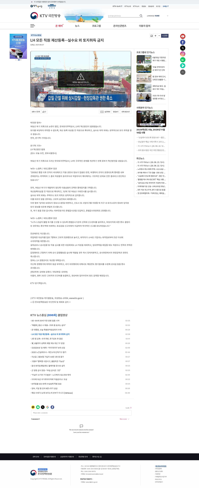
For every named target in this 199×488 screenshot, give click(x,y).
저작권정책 (158, 469)
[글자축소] (159, 36)
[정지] (21, 59)
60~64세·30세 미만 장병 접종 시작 (45, 321)
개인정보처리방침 (160, 466)
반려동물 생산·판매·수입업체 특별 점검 (46, 384)
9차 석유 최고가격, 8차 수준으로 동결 (151, 190)
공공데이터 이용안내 (67, 457)
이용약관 (157, 474)
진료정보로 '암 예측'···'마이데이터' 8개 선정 (48, 348)
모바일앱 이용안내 (50, 457)
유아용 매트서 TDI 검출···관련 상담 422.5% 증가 (152, 173)
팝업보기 (116, 112)
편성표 (144, 6)
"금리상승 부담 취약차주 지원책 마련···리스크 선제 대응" (152, 183)
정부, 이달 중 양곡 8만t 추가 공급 (44, 388)
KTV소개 (128, 6)
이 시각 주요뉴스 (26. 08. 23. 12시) (151, 162)
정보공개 (151, 6)
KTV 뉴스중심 (36, 35)
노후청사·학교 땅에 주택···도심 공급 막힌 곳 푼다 (152, 169)
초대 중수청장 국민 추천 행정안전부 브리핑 (152, 150)
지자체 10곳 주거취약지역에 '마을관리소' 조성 (49, 379)
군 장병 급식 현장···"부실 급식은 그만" (46, 370)
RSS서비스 (158, 479)
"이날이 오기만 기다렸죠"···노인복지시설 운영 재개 (51, 375)
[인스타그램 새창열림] (182, 54)
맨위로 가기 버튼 (182, 72)
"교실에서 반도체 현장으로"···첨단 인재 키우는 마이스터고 (152, 137)
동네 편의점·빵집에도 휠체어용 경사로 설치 (48, 366)
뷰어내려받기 (159, 482)
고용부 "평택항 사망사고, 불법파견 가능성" (48, 361)
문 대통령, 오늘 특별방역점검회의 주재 (46, 330)
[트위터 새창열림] (182, 48)
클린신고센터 (159, 471)
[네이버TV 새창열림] (182, 65)
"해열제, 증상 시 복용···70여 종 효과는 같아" (49, 325)
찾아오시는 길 (97, 457)
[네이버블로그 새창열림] (182, 59)
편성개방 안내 (83, 457)
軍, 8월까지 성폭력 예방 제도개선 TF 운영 (48, 343)
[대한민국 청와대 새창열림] (51, 5)
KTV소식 (136, 6)
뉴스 (77, 25)
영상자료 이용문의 (86, 479)
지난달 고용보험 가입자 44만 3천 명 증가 (48, 357)
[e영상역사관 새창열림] (36, 6)
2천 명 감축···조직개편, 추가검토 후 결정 (47, 339)
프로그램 (96, 25)
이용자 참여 (144, 25)
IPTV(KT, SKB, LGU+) (156, 16)
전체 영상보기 (125, 112)
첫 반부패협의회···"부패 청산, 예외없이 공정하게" (152, 193)
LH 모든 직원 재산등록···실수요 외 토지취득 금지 (51, 334)
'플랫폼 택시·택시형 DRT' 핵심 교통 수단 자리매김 (152, 179)
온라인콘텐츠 (119, 25)
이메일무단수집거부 (161, 477)
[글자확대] (155, 36)
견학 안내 (36, 457)
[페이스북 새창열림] (182, 42)
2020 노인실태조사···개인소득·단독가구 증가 (49, 352)
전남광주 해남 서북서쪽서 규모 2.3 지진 (152, 142)
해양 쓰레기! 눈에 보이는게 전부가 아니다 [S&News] (52, 393)
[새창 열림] (152, 36)
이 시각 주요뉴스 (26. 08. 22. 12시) (152, 146)
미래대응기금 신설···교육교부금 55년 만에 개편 (152, 186)
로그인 (158, 6)
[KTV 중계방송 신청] (18, 46)
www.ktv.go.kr (75, 298)
